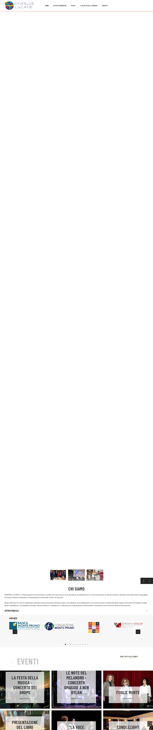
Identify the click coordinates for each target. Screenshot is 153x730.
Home (47, 5)
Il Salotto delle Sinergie (88, 5)
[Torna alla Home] (19, 5)
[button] (143, 581)
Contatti (105, 5)
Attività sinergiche (59, 5)
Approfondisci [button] (11, 610)
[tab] (58, 575)
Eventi (73, 5)
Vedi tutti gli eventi (129, 656)
